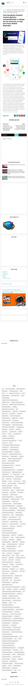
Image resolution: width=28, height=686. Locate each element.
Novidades (18, 559)
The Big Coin (17, 616)
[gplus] (12, 682)
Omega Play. (5, 564)
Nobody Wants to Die (20, 557)
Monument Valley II (11, 548)
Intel (19, 517)
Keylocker (13, 535)
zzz (19, 670)
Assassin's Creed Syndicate (17, 402)
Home (4, 9)
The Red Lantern (5, 631)
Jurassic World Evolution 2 (7, 530)
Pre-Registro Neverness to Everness (16, 164)
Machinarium (11, 539)
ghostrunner (20, 492)
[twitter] (15, 682)
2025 (21, 391)
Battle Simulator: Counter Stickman (16, 404)
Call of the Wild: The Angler (17, 422)
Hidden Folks (22, 508)
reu (11, 580)
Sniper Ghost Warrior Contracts (8, 598)
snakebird (4, 595)
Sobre (18, 598)
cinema (9, 433)
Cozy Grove (4, 442)
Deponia (21, 456)
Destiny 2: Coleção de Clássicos (15, 458)
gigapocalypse (19, 496)
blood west (15, 411)
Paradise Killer (15, 566)
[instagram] (10, 682)
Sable (3, 589)
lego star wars (5, 537)
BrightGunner (15, 418)
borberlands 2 (12, 413)
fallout (24, 481)
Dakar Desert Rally (14, 447)
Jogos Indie (19, 526)
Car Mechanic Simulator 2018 (8, 427)
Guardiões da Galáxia (6, 503)
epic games (8, 478)
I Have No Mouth (5, 514)
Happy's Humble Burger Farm (8, 505)
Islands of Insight (14, 521)
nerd (13, 555)
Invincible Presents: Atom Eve (14, 519)
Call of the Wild (5, 422)
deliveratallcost (14, 456)
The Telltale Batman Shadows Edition (10, 636)
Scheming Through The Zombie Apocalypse (11, 591)
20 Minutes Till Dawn (14, 391)
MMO (19, 546)
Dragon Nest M (5, 474)
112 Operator (4, 391)
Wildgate (4, 665)
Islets (21, 521)
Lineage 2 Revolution (20, 537)
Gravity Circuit (15, 501)
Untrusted (14, 659)
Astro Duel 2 (4, 404)
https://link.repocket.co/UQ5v (10, 112)
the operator (13, 625)
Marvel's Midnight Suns (12, 544)
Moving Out (9, 553)
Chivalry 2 (20, 431)
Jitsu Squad (23, 523)
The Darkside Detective (18, 618)
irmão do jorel (5, 521)
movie (3, 553)
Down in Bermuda (6, 472)
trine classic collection (7, 652)
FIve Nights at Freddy (6, 487)
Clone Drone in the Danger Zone (9, 440)
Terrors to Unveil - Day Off (15, 613)
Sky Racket (19, 593)
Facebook (4, 271)
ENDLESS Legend (19, 476)
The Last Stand (5, 625)
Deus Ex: (4, 460)
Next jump (4, 557)
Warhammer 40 (13, 661)
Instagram (4, 273)
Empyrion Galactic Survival (7, 476)
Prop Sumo (22, 571)
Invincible (4, 519)
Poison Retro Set (5, 571)
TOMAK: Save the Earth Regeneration (10, 640)
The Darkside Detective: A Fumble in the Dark (12, 620)
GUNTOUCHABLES (17, 503)
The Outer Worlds (16, 627)
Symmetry (17, 611)
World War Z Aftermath (7, 670)
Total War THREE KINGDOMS (8, 645)
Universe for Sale (16, 656)
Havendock (4, 508)
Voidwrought (5, 661)
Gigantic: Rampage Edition (7, 496)
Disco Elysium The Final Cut (8, 465)
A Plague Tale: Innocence (14, 393)
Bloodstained (22, 411)
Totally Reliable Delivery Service (9, 647)
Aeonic (23, 393)
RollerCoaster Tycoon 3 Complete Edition (11, 586)
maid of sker (15, 541)
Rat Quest (16, 577)
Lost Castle (4, 539)
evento (10, 481)
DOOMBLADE (20, 469)
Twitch (4, 275)
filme (15, 485)
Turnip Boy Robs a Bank (19, 652)
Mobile (3, 548)
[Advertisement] (14, 198)
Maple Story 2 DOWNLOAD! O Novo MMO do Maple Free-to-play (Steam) (16, 177)
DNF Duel (18, 465)
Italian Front (4, 523)
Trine (21, 649)
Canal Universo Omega (17, 424)
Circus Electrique (17, 433)
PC (17, 568)
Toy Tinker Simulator (6, 649)
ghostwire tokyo (13, 494)
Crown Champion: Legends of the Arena (10, 445)
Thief (21, 636)
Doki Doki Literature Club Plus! (8, 469)
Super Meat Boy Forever (7, 611)
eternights (4, 481)
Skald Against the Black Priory (8, 593)
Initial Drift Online (12, 517)
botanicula (19, 413)
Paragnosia (12, 568)
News (22, 555)
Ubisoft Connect (20, 654)
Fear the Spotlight (12, 483)
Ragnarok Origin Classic (7, 577)
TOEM (19, 638)
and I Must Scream (15, 395)
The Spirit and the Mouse (16, 631)
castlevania (4, 429)
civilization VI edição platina (8, 438)
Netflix (17, 555)
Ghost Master (13, 492)
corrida (20, 440)
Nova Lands (11, 559)
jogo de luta (5, 526)
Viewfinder (20, 659)
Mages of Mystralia (6, 541)
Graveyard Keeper (6, 501)
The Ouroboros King (6, 627)
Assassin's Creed (5, 402)
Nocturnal (4, 559)
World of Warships (6, 667)
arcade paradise (5, 397)
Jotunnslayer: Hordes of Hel (8, 528)
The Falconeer (15, 622)
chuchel (4, 433)
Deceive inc (4, 454)
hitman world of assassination (8, 510)
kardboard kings (5, 535)
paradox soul (5, 568)
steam (10, 602)
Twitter (4, 277)
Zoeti (15, 670)
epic (3, 478)
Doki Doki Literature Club (7, 467)
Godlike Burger (5, 499)
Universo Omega (6, 278)
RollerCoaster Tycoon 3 (7, 584)
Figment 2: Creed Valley (7, 485)
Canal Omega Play (6, 424)
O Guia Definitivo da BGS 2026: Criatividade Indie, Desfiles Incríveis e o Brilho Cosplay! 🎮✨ (13, 291)
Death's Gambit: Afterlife (7, 451)
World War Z (14, 667)
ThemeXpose (11, 684)
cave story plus (13, 431)
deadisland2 (4, 449)
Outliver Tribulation (6, 566)
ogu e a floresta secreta (7, 562)
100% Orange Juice (21, 388)
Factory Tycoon (17, 481)
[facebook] (17, 682)
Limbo (12, 537)
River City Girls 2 (17, 580)
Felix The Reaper (21, 483)
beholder (15, 406)
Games (12, 490)
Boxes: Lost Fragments (15, 415)
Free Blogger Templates (19, 684)
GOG (22, 499)
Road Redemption (6, 582)
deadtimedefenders (14, 449)
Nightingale (11, 557)
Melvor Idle (21, 544)
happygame (19, 505)
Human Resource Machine (7, 512)
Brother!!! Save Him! (6, 420)
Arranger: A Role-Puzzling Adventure (10, 400)
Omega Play (5, 274)
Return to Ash (5, 580)
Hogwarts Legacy (21, 510)
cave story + (5, 431)
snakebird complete (13, 595)
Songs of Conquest (6, 600)
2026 (3, 393)
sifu (24, 591)
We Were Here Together (7, 663)
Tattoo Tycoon (5, 613)
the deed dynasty (6, 622)
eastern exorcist (16, 474)
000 (3, 388)
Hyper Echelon (19, 512)
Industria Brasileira (19, 514)
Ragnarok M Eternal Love (7, 575)
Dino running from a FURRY (8, 463)
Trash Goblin (15, 649)
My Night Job (17, 553)
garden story (5, 492)
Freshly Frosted (5, 490)
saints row (9, 589)
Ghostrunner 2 (5, 494)
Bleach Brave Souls (6, 411)
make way (22, 541)
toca (15, 638)
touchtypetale (21, 647)
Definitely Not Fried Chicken (15, 454)
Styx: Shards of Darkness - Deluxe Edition (11, 607)
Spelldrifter (4, 602)
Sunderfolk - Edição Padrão (8, 609)
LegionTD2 (20, 535)
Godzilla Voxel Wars (15, 499)
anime (22, 395)
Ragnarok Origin (18, 575)
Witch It (9, 665)
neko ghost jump (6, 555)
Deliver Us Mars (5, 456)
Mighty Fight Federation (11, 546)
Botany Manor (5, 415)
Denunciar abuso (7, 283)
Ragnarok (12, 573)
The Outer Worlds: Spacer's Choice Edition (11, 629)
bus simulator (16, 420)
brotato (21, 418)
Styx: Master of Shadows (7, 604)
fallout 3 (4, 483)
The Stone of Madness (7, 634)
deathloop (17, 451)
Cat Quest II (18, 429)
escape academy (17, 478)
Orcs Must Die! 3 (19, 564)
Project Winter (15, 571)
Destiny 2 (4, 458)
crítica (10, 442)
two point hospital (6, 654)
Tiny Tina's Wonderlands (7, 638)
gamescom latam (20, 490)
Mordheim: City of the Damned (9, 550)
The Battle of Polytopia (7, 616)
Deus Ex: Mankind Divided (13, 460)
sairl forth (16, 589)
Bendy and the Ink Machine (8, 409)
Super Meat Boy (19, 609)
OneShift (12, 564)
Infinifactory (4, 517)
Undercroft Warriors (6, 656)
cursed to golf (5, 447)
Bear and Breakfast (6, 406)
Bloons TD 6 (4, 413)
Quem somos (5, 573)
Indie (12, 514)
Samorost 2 (22, 589)
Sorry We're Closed (17, 600)
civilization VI (11, 436)
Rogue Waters (15, 582)
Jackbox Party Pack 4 (13, 523)
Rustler (23, 586)
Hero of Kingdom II (13, 508)
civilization (4, 436)
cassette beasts (20, 427)
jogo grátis (12, 526)
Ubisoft (13, 654)
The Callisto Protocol (6, 618)
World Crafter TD (17, 665)
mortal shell (20, 550)
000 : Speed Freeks (10, 388)
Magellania (19, 539)
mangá (3, 544)
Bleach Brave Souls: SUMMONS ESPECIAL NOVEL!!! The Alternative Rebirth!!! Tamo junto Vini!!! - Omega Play (16, 171)
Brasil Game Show (6, 418)
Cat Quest (11, 429)
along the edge (5, 395)
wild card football (19, 663)
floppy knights (16, 487)
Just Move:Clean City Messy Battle (9, 532)
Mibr (3, 546)
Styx (15, 602)
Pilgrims (22, 568)
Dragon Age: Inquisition (17, 472)
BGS (17, 409)
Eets (23, 474)
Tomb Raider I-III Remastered (8, 643)
